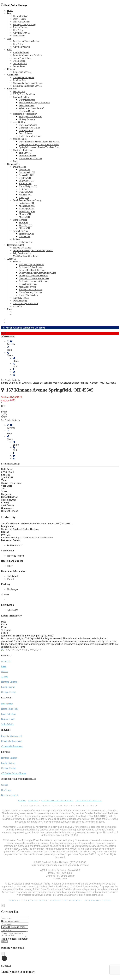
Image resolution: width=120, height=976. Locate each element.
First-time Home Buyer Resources (34, 102)
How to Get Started (22, 247)
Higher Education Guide (30, 136)
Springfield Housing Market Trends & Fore (39, 147)
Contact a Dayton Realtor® (25, 303)
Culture (4, 785)
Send (4, 942)
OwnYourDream (26, 111)
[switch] (63, 343)
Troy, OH (23, 222)
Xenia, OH (24, 197)
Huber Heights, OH (28, 186)
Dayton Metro (19, 167)
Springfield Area (20, 231)
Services (17, 261)
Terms (22, 800)
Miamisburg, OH (27, 206)
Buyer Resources (27, 100)
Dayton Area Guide (28, 125)
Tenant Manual (20, 63)
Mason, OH (24, 217)
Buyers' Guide (7, 719)
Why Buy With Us (21, 33)
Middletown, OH (27, 211)
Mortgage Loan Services (30, 116)
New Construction (21, 21)
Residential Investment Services (27, 86)
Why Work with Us (22, 253)
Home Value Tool (9, 709)
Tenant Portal (19, 60)
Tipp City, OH (25, 225)
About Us (11, 259)
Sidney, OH (24, 228)
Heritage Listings (9, 682)
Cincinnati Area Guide (29, 127)
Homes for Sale (20, 16)
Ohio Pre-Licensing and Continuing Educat (33, 250)
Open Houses (19, 19)
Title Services (25, 153)
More (9, 309)
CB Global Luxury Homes (13, 773)
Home (10, 10)
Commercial (12, 74)
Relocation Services (22, 72)
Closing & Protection (22, 150)
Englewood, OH (26, 180)
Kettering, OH (25, 189)
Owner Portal (19, 66)
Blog (15, 161)
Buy (9, 13)
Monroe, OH (25, 214)
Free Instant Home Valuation (26, 41)
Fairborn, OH (25, 183)
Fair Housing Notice (89, 800)
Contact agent (8, 336)
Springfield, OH (26, 233)
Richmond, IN (25, 242)
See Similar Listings (10, 380)
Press (3, 666)
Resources (12, 88)
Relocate (11, 69)
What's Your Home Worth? (31, 108)
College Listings (8, 692)
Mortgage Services (27, 286)
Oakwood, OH (26, 192)
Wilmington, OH (26, 208)
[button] (66, 365)
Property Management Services (27, 55)
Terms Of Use (17, 900)
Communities (13, 164)
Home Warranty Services (30, 158)
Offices (4, 671)
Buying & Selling (21, 97)
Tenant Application (22, 58)
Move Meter (18, 35)
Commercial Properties (23, 77)
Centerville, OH (26, 175)
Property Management (11, 736)
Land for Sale (19, 80)
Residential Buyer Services (31, 264)
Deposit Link (19, 91)
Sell (9, 38)
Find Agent (18, 30)
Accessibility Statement (57, 800)
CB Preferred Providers (24, 94)
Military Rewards (27, 119)
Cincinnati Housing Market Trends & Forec (39, 144)
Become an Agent (15, 245)
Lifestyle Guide (26, 130)
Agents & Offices (21, 298)
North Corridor (20, 220)
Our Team (6, 790)
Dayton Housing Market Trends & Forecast (39, 141)
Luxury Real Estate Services (32, 270)
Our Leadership (20, 300)
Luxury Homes (20, 27)
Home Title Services (28, 295)
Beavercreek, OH (27, 172)
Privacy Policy (38, 900)
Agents (4, 676)
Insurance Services (27, 155)
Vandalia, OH (25, 194)
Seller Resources (26, 105)
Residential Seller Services (31, 267)
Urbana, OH (24, 236)
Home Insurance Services (30, 289)
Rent (9, 49)
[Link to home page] (2, 2)
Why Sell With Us (21, 47)
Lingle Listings (8, 687)
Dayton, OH (24, 169)
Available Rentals (21, 52)
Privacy (33, 800)
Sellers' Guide (7, 724)
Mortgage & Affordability (25, 113)
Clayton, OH (25, 178)
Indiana (16, 239)
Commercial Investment (12, 746)
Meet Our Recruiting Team (25, 256)
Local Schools (25, 133)
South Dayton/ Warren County (27, 200)
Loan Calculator (8, 714)
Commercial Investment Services (28, 83)
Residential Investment (11, 741)
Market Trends (19, 139)
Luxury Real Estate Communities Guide (37, 273)
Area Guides (19, 122)
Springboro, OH (26, 203)
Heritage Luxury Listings (24, 24)
